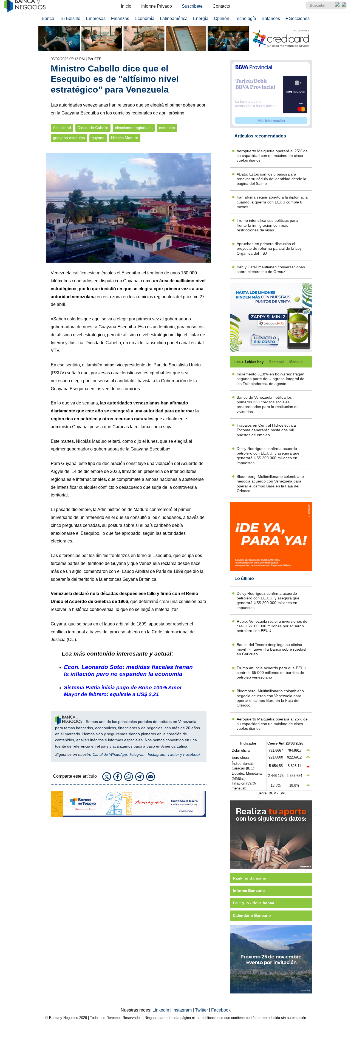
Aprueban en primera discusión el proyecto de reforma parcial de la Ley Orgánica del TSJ (269, 248)
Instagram (156, 754)
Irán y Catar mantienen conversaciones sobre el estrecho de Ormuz (271, 269)
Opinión (221, 18)
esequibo (167, 128)
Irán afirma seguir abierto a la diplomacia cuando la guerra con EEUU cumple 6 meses (272, 202)
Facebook (191, 754)
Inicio (126, 6)
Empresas (96, 18)
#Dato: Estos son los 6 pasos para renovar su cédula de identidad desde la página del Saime (271, 179)
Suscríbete (192, 6)
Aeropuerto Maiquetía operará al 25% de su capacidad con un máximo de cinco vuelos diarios (272, 156)
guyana (98, 138)
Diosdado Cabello (93, 128)
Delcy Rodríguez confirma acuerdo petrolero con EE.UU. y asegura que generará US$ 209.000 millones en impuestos (268, 455)
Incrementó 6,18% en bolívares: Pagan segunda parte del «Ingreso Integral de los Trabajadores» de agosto (270, 379)
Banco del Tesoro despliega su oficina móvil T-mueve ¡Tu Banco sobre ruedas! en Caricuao (271, 649)
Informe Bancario (249, 890)
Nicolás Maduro (124, 138)
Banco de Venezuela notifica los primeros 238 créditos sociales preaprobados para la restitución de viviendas (268, 404)
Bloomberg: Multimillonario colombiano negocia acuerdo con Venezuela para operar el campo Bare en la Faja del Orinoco (270, 483)
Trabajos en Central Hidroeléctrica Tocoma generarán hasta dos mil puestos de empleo (266, 430)
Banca (48, 18)
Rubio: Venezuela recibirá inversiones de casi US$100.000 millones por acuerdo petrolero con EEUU (272, 626)
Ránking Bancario (249, 878)
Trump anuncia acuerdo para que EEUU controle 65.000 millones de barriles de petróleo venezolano (271, 673)
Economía (144, 18)
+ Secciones (297, 18)
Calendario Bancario (252, 915)
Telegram (137, 754)
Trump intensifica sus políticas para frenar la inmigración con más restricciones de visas (267, 225)
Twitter (173, 754)
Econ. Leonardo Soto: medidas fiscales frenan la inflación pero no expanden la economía (128, 670)
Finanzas (120, 18)
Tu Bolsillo (70, 18)
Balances (271, 18)
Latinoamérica (174, 18)
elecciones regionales (133, 128)
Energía (200, 18)
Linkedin (161, 1010)
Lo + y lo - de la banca (253, 903)
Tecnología (245, 18)
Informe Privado (156, 6)
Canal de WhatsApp (109, 754)
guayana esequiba (69, 138)
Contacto (221, 6)
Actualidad (62, 128)
